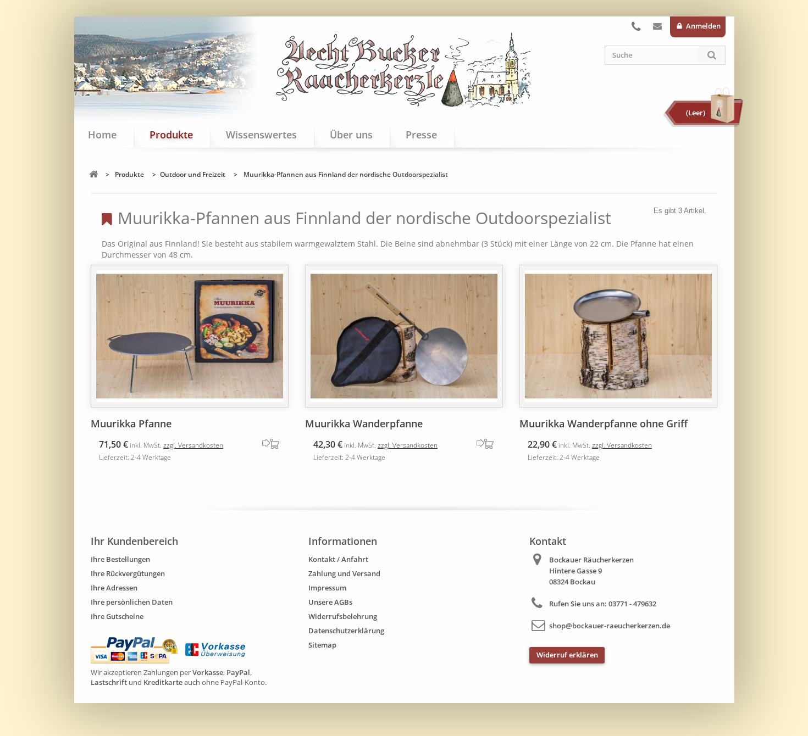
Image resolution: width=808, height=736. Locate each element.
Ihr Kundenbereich (134, 541)
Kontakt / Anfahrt (338, 559)
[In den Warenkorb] (275, 444)
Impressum (327, 588)
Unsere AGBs (330, 602)
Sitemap (322, 645)
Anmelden (702, 26)
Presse (421, 134)
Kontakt (657, 28)
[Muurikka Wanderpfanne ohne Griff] (618, 336)
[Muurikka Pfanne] (189, 336)
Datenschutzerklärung (346, 630)
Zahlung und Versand (344, 573)
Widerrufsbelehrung (342, 616)
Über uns (351, 134)
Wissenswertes (261, 134)
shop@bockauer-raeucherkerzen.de (609, 626)
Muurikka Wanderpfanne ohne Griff (603, 423)
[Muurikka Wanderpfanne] (404, 336)
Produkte (171, 134)
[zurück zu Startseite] (93, 174)
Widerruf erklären (567, 655)
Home (102, 134)
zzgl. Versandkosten (193, 445)
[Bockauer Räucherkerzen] (404, 70)
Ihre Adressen (114, 588)
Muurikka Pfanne (131, 423)
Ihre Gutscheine (117, 616)
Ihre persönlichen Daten (132, 602)
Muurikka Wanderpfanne (364, 423)
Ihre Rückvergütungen (128, 573)
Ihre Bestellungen (120, 559)
